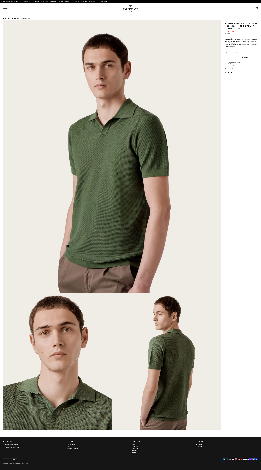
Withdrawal (134, 450)
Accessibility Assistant (72, 448)
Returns (133, 444)
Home (4, 18)
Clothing (111, 14)
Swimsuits (120, 14)
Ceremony (127, 14)
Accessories (141, 14)
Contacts (134, 452)
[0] (257, 8)
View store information (232, 65)
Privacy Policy (135, 446)
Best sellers (104, 14)
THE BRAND (70, 441)
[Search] (254, 8)
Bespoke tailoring (71, 444)
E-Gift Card (150, 14)
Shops (68, 446)
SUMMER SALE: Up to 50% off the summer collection (36, 1)
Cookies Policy (135, 448)
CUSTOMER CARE (136, 441)
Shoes (134, 14)
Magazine (157, 14)
